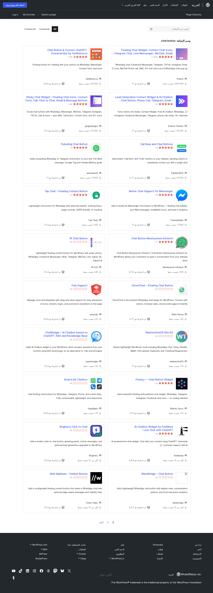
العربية (171, 574)
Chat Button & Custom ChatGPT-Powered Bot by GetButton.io (67, 51)
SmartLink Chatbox (76, 379)
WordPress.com (38, 544)
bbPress (43, 554)
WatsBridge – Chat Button (157, 473)
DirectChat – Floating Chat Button (152, 285)
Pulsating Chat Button (74, 144)
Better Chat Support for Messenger (151, 191)
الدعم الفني (119, 549)
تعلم (122, 544)
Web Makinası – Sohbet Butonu (69, 473)
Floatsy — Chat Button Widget (154, 379)
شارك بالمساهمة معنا (77, 544)
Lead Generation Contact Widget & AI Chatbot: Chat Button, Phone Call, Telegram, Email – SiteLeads (144, 99)
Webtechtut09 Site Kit (159, 332)
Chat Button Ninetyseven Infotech (152, 238)
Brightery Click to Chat (74, 426)
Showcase (158, 544)
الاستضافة (197, 554)
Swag (82, 558)
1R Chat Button (78, 238)
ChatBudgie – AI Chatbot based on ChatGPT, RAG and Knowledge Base (65, 334)
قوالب (160, 549)
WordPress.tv (116, 558)
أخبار (199, 549)
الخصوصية (197, 558)
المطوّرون (120, 554)
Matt (43, 549)
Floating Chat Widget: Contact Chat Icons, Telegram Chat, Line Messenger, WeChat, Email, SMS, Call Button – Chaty (143, 51)
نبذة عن (198, 544)
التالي (101, 522)
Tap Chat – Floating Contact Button (66, 191)
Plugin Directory (193, 14)
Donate (81, 554)
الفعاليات (82, 549)
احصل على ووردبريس (15, 5)
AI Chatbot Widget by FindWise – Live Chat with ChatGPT (153, 428)
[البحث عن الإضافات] (151, 29)
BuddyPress (41, 558)
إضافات (159, 554)
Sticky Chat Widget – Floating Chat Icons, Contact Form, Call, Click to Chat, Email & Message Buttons (57, 99)
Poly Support (80, 285)
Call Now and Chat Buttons (156, 144)
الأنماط (160, 558)
